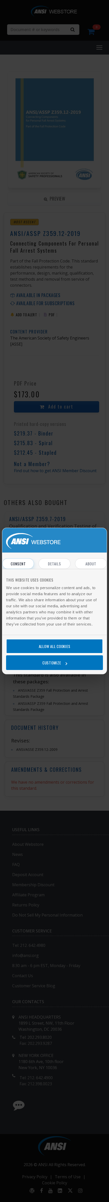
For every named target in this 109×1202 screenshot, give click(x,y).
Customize (51, 662)
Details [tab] (54, 563)
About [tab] (90, 563)
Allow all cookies (54, 646)
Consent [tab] (18, 563)
